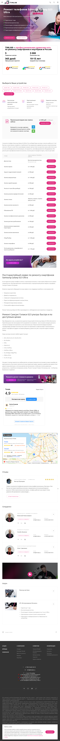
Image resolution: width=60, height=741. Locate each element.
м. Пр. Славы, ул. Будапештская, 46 (30, 679)
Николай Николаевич (24, 515)
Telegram (33, 127)
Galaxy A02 (7, 87)
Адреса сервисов (37, 659)
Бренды (4, 649)
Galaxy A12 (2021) (17, 90)
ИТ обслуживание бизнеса (28, 603)
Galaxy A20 (28, 90)
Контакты (49, 651)
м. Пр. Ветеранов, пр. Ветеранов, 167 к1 (30, 677)
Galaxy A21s (48, 90)
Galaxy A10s (35, 87)
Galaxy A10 (26, 87)
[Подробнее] (53, 590)
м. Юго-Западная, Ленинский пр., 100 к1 (30, 680)
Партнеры (19, 657)
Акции (4, 646)
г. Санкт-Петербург (30, 673)
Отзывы (19, 649)
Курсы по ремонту (21, 653)
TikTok (36, 688)
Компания (5, 652)
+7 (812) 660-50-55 (48, 520)
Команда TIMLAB (21, 651)
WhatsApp (33, 131)
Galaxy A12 (7, 90)
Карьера (19, 655)
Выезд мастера (24, 590)
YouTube (28, 688)
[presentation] (2, 488)
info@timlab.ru (37, 520)
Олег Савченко (22, 548)
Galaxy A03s (16, 87)
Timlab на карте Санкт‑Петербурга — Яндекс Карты (24, 424)
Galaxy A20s (38, 90)
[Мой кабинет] (57, 2)
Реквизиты (49, 649)
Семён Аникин (22, 532)
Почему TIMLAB (36, 649)
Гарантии (35, 657)
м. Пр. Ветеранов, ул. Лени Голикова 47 (30, 674)
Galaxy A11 (45, 87)
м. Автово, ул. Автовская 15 (30, 676)
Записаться (51, 161)
